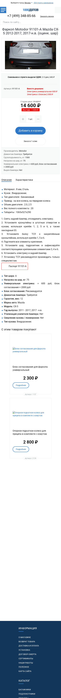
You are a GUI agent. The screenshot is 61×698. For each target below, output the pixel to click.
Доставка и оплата (29, 646)
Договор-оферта (27, 654)
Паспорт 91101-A (17, 266)
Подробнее (21, 385)
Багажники (25, 689)
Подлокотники (27, 694)
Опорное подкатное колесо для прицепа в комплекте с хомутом (30, 432)
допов (30, 10)
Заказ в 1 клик (30, 141)
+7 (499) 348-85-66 (21, 16)
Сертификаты (26, 658)
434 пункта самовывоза (43, 3)
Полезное (24, 667)
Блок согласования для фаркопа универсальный (30, 368)
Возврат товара (27, 641)
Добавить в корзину (31, 130)
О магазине (25, 637)
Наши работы (26, 663)
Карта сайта (25, 671)
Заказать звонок (47, 16)
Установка (24, 650)
